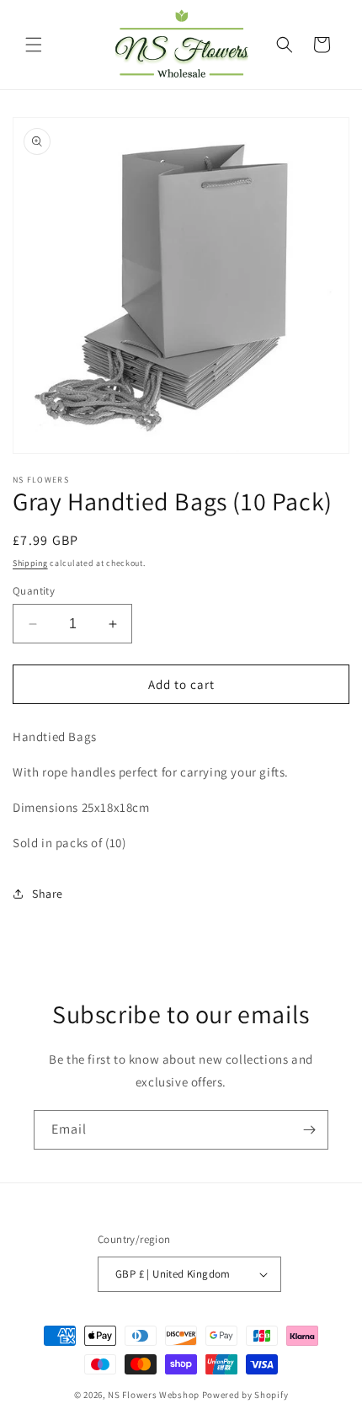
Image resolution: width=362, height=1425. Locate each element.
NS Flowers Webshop (154, 1395)
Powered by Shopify (245, 1395)
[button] (33, 44)
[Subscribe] (308, 1130)
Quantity (34, 591)
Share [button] (47, 893)
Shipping (30, 563)
